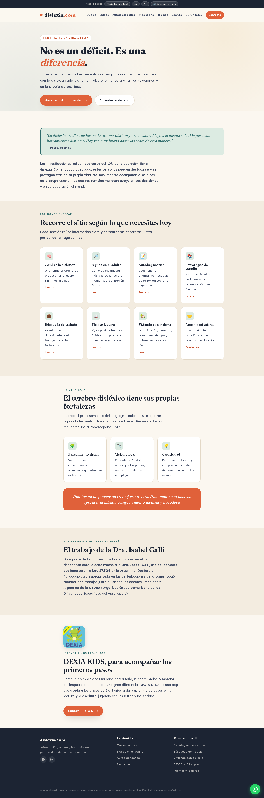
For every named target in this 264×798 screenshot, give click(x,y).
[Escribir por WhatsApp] (255, 789)
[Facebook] (43, 759)
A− (145, 4)
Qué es (91, 15)
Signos (104, 15)
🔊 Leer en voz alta (164, 4)
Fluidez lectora (127, 764)
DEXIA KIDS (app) (186, 764)
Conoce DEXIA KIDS (83, 711)
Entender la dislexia (115, 100)
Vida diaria (146, 15)
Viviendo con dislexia (188, 758)
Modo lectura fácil (117, 4)
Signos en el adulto (130, 751)
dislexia (60, 15)
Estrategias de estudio (189, 745)
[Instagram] (52, 759)
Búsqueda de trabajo (188, 751)
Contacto (215, 15)
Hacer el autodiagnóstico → (66, 100)
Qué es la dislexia (129, 745)
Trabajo (163, 15)
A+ (135, 4)
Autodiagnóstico (123, 15)
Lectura (177, 15)
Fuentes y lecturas (186, 770)
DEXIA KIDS (194, 15)
